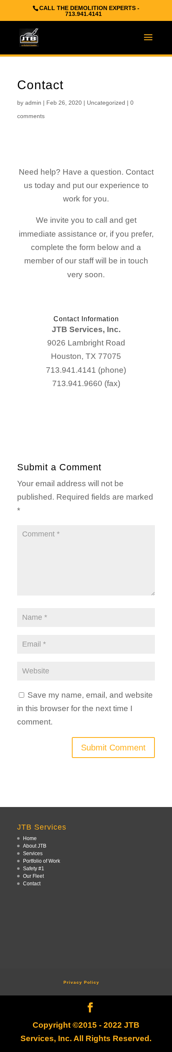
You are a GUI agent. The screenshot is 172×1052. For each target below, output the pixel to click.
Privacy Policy (81, 982)
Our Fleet (33, 876)
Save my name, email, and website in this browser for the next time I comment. (85, 709)
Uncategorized (106, 102)
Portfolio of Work (41, 861)
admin (33, 102)
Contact (31, 884)
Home (30, 838)
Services (33, 853)
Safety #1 (33, 869)
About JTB (34, 846)
